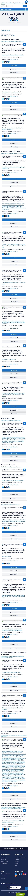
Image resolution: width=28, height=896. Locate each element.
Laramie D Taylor (20, 54)
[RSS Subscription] (16, 876)
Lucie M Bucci (13, 756)
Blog (16, 865)
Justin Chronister (9, 521)
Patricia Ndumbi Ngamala (16, 769)
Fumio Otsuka (5, 323)
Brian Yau (4, 781)
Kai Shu (14, 774)
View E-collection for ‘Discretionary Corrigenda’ (11, 466)
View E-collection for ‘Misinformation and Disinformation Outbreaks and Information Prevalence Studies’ (13, 808)
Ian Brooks (7, 756)
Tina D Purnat (5, 437)
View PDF (13, 35)
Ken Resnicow (19, 630)
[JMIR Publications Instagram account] (25, 874)
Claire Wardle (22, 778)
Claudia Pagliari (20, 770)
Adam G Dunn (22, 758)
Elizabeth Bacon (5, 630)
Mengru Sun (18, 672)
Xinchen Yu (13, 127)
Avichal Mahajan (20, 441)
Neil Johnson (13, 763)
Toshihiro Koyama (21, 322)
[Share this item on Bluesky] (11, 20)
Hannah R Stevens (6, 54)
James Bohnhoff (6, 820)
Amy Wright (19, 438)
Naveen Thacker (5, 777)
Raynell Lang (6, 209)
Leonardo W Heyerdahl (7, 282)
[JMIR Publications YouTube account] (23, 874)
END (2, 35)
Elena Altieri (19, 752)
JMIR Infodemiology (7, 9)
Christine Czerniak (18, 437)
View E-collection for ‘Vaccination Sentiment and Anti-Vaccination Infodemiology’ (12, 657)
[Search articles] (25, 6)
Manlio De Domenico (14, 758)
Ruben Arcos (13, 754)
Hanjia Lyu (10, 167)
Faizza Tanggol (10, 439)
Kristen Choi (10, 393)
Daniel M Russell (11, 628)
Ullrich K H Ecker (5, 759)
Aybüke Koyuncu (17, 765)
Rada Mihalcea (18, 628)
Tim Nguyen (10, 442)
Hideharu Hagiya (13, 322)
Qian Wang (12, 244)
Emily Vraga (16, 778)
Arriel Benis (4, 707)
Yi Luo (20, 393)
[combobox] (14, 6)
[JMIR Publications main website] (12, 3)
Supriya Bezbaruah (16, 755)
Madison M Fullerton (10, 205)
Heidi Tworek (5, 778)
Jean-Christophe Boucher (7, 203)
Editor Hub (3, 859)
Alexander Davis (13, 820)
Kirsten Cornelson (17, 203)
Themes (17, 861)
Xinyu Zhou (13, 245)
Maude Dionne (5, 441)
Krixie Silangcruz (5, 321)
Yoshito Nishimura (13, 321)
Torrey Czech (21, 321)
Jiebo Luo (7, 168)
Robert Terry (20, 775)
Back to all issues (5, 30)
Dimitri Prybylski (17, 771)
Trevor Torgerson (12, 596)
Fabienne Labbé (22, 439)
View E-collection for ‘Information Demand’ (10, 504)
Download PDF (14, 69)
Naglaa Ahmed (5, 752)
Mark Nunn (8, 770)
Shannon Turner (20, 777)
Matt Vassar (22, 521)
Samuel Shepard (13, 519)
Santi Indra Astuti (21, 762)
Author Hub (3, 857)
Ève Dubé (16, 439)
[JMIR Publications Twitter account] (18, 874)
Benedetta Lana (15, 282)
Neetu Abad (20, 751)
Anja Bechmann (8, 755)
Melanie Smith (19, 774)
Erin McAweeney (16, 767)
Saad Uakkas (11, 778)
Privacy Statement (5, 874)
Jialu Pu (17, 244)
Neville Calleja (5, 751)
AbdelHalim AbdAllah (13, 751)
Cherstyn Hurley (13, 762)
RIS (8, 35)
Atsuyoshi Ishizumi (6, 763)
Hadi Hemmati (14, 207)
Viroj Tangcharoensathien (11, 775)
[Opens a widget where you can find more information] (20, 894)
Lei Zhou (8, 781)
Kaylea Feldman (13, 595)
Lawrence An (5, 628)
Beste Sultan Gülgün (19, 760)
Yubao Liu (15, 167)
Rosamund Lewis (17, 766)
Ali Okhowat (11, 91)
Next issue (18, 23)
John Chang (16, 393)
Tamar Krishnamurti (9, 822)
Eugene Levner (17, 707)
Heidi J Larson (19, 245)
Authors (17, 859)
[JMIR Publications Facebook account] (19, 874)
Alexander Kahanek (6, 127)
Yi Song (8, 244)
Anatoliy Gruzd (12, 760)
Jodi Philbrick (9, 129)
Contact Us (3, 876)
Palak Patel (4, 771)
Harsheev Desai (17, 91)
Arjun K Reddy (5, 596)
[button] (26, 1)
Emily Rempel (10, 773)
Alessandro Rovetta (6, 556)
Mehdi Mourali (12, 206)
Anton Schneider (9, 774)
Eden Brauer (5, 393)
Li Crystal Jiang (5, 672)
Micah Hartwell (16, 521)
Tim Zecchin (13, 438)
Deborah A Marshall (6, 207)
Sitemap (3, 878)
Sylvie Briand (5, 442)
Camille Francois (19, 759)
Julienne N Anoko (6, 754)
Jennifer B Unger (12, 359)
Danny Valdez (5, 359)
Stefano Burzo (7, 438)
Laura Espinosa (12, 759)
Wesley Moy (8, 769)
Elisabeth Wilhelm (15, 780)
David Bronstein (17, 394)
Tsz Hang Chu (12, 672)
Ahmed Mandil (9, 767)
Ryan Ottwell (20, 519)
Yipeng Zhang (5, 167)
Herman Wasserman (6, 780)
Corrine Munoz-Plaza (9, 394)
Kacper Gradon (5, 760)
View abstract (14, 65)
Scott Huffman (12, 630)
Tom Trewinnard (13, 777)
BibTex (5, 35)
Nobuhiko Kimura (6, 322)
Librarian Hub (4, 863)
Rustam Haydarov (6, 762)
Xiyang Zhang (21, 167)
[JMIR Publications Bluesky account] (16, 874)
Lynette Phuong (10, 771)
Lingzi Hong (18, 127)
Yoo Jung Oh (13, 54)
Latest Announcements (20, 857)
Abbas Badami (20, 207)
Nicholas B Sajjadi (6, 519)
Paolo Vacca (11, 437)
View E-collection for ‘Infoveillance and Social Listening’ (13, 153)
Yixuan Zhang (7, 245)
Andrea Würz (22, 780)
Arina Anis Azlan (19, 754)
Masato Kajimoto (10, 765)
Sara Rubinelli (16, 773)
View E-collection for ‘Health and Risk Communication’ (12, 41)
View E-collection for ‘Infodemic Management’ (11, 420)
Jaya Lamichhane (12, 441)
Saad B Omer (14, 770)
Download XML (14, 72)
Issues (16, 863)
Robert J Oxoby (18, 206)
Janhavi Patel (5, 91)
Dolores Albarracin (13, 752)
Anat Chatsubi (10, 707)
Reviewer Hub (4, 861)
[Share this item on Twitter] (13, 20)
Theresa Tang (18, 205)
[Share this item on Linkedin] (17, 20)
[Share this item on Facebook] (15, 20)
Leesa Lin (4, 244)
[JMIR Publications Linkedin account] (21, 874)
